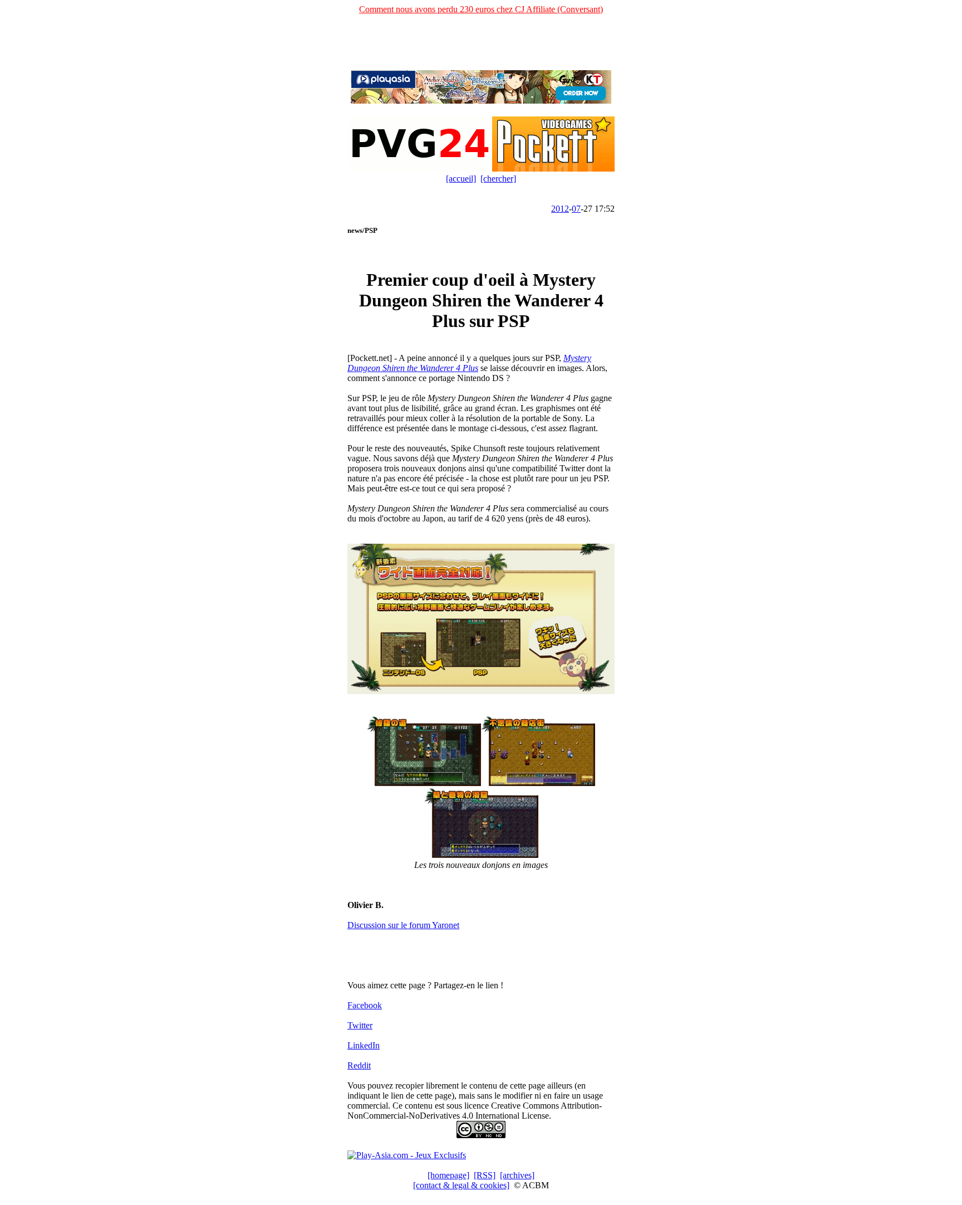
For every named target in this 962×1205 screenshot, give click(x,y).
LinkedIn (363, 1045)
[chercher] (498, 178)
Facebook (364, 1005)
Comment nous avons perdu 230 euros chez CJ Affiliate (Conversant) (481, 9)
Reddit (359, 1065)
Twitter (359, 1025)
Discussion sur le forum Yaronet (403, 925)
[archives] (517, 1175)
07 (576, 208)
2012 (560, 208)
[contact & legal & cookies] (461, 1185)
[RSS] (484, 1175)
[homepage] (448, 1175)
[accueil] (461, 178)
